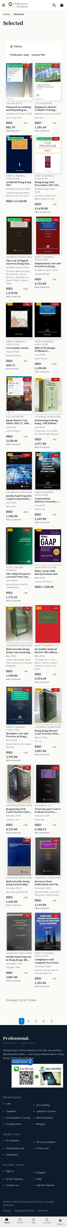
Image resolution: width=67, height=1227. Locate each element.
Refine (18, 46)
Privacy (7, 1210)
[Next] (51, 1021)
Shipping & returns (25, 1210)
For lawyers (12, 1140)
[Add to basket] (29, 122)
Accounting (43, 1105)
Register (41, 1172)
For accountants (45, 1141)
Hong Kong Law (15, 1148)
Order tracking (14, 1178)
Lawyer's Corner (46, 1111)
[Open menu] (4, 5)
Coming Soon (14, 1123)
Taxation (11, 1111)
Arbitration (12, 1154)
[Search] (54, 5)
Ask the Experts (45, 1185)
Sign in (10, 1170)
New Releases (44, 1117)
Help (39, 1178)
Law (8, 1103)
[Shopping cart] (62, 5)
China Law (42, 1148)
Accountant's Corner (18, 1117)
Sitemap (42, 1210)
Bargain (40, 1123)
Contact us (12, 1185)
